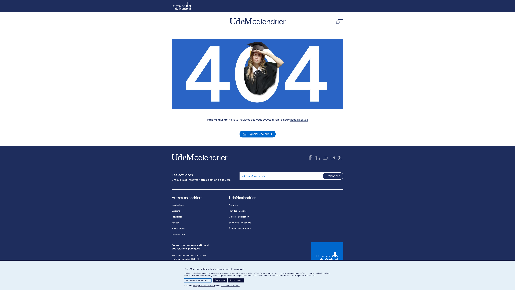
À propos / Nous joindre (240, 228)
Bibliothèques (178, 228)
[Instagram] (332, 158)
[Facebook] (310, 158)
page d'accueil (299, 119)
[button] (339, 21)
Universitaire (178, 205)
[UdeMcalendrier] (258, 21)
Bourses (175, 222)
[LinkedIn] (317, 158)
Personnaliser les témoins (197, 280)
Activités (233, 205)
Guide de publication (239, 216)
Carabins (176, 211)
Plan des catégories (238, 211)
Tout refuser (220, 280)
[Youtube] (325, 158)
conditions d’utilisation (230, 285)
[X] (340, 158)
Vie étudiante (178, 234)
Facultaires (177, 216)
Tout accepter (236, 280)
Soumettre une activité (240, 222)
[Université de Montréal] (181, 6)
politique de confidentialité (203, 285)
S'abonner (333, 176)
